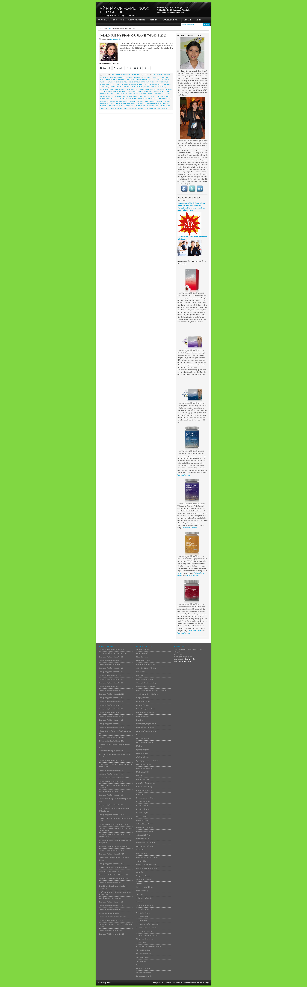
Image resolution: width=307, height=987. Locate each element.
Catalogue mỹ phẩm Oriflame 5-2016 (111, 882)
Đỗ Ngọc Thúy (115, 39)
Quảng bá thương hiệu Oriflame (146, 868)
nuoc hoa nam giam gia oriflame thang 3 (128, 84)
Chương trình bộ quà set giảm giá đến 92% (113, 867)
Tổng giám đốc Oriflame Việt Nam (147, 935)
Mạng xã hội (140, 794)
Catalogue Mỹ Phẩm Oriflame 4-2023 (111, 664)
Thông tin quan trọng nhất (144, 905)
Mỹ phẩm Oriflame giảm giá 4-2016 (110, 898)
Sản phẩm (139, 872)
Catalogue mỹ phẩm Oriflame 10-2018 (111, 760)
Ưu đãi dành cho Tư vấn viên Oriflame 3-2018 (114, 778)
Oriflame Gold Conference (144, 828)
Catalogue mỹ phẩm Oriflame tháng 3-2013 (133, 35)
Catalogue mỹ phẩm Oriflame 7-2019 (111, 709)
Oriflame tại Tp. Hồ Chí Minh (145, 842)
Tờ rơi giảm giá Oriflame (144, 931)
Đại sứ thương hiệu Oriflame (145, 709)
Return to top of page (104, 983)
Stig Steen (139, 894)
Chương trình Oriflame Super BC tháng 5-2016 (114, 875)
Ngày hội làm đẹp (142, 816)
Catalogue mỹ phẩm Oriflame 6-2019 (111, 712)
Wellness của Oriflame (143, 972)
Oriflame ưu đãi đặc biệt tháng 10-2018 (111, 741)
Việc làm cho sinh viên (143, 954)
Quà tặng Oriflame (142, 861)
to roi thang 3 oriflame (114, 108)
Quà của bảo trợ (141, 853)
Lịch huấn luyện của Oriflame (145, 783)
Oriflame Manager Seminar (145, 831)
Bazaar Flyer (158, 75)
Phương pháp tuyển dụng (144, 846)
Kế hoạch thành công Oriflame (146, 731)
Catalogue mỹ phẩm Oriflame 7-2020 (111, 675)
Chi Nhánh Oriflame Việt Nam (146, 668)
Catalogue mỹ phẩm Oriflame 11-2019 (111, 694)
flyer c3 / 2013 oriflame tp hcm (157, 79)
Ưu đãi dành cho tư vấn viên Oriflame (148, 946)
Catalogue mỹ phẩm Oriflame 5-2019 (111, 716)
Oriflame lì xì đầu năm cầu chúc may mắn (112, 917)
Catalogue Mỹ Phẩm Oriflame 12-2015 (111, 930)
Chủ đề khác (140, 672)
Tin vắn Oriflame (141, 920)
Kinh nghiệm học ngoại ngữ (145, 742)
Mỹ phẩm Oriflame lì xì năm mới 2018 (111, 791)
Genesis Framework (189, 983)
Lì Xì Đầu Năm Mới (142, 779)
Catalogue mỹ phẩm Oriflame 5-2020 (111, 683)
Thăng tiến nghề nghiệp (144, 898)
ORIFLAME (105, 86)
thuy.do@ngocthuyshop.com (183, 657)
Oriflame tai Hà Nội (142, 839)
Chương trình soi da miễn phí (145, 687)
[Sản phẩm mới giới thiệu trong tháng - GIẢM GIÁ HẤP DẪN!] (189, 235)
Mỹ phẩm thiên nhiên (143, 809)
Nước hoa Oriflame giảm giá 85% (110, 871)
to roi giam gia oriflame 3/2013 (154, 98)
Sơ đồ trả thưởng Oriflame (144, 887)
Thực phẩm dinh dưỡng (144, 909)
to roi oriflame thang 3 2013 (117, 106)
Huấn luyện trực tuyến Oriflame (146, 724)
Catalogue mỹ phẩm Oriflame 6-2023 (111, 661)
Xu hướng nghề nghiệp (144, 976)
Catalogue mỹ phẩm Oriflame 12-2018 (111, 727)
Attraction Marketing (142, 649)
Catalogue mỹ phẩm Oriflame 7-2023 (111, 657)
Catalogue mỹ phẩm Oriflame (123, 75)
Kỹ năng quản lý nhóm (143, 764)
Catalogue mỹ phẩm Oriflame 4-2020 (111, 687)
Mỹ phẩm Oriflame (142, 805)
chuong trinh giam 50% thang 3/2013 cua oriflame (132, 77)
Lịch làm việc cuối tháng (144, 787)
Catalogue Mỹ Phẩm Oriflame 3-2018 (111, 781)
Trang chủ (102, 20)
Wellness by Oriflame (143, 969)
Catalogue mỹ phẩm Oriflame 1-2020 (111, 690)
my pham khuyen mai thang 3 (144, 82)
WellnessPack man (184, 475)
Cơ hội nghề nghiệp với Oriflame (147, 694)
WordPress (200, 983)
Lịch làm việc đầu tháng (144, 790)
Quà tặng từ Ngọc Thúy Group (146, 865)
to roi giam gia (136, 98)
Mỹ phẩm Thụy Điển (142, 813)
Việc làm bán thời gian (143, 950)
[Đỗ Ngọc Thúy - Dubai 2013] (192, 118)
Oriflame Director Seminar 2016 (109, 913)
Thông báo (139, 902)
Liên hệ (198, 20)
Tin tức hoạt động (142, 917)
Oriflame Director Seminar (144, 824)
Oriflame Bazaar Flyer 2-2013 (154, 86)
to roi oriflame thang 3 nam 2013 (140, 106)
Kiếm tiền (139, 735)
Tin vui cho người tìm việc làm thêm (147, 924)
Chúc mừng (140, 675)
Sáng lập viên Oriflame (143, 879)
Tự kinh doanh (141, 943)
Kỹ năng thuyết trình (142, 772)
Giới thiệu (153, 20)
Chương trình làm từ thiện (144, 679)
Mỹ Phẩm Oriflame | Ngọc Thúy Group (124, 10)
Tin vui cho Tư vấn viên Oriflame (146, 928)
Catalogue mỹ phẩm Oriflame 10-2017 (111, 850)
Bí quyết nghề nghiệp (143, 661)
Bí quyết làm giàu (142, 657)
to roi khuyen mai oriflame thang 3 (136, 101)
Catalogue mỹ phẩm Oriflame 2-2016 (111, 909)
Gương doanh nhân (142, 716)
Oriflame (180, 573)
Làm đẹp (137, 75)
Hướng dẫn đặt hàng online (145, 727)
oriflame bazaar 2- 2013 (117, 86)
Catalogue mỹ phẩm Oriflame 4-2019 (111, 720)
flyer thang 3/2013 (126, 82)
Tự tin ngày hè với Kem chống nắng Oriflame (113, 879)
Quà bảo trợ (140, 850)
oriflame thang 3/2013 (154, 89)
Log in (207, 983)
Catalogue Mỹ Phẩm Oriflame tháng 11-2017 (113, 824)
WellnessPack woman (189, 528)
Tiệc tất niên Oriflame (143, 913)
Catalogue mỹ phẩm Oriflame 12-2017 (111, 815)
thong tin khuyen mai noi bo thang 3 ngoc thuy (134, 96)
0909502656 (178, 654)
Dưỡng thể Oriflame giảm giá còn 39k (111, 751)
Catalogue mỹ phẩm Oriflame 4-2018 (111, 774)
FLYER (144, 79)
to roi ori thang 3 (150, 103)
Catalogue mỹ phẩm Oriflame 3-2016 (111, 906)
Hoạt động (139, 720)
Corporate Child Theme (172, 983)
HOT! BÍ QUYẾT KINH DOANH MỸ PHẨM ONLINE (127, 20)
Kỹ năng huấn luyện (142, 757)
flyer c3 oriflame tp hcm (109, 82)
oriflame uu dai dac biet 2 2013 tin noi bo (149, 91)
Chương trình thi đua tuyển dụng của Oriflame (151, 690)
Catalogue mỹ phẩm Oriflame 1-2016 (111, 920)
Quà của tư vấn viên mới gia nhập (147, 857)
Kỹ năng (139, 746)
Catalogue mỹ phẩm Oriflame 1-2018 (111, 805)
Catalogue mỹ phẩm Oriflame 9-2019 (111, 701)
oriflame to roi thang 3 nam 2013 (121, 91)
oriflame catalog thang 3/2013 (111, 89)
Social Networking (142, 891)
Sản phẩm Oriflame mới (144, 876)
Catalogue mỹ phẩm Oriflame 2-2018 (111, 795)
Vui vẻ (138, 965)
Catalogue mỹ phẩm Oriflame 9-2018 (111, 770)
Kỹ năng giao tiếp (142, 753)
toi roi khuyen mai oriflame (133, 108)
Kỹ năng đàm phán (142, 750)
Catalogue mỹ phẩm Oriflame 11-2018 (111, 737)
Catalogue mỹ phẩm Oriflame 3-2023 (111, 668)
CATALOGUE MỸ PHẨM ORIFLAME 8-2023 (113, 653)
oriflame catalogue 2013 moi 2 (134, 89)
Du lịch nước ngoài (142, 705)
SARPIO (139, 883)
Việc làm (187, 20)
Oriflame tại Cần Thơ (143, 835)
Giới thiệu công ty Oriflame (145, 712)
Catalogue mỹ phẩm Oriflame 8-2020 (111, 672)
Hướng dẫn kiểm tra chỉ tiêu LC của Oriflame (113, 846)
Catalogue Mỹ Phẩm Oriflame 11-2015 (111, 934)
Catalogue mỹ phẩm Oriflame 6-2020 (111, 679)
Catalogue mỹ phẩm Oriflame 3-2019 (111, 724)
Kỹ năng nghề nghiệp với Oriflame (147, 761)
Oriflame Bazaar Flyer (135, 86)
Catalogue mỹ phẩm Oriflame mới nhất (111, 649)
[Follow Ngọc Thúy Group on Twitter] (192, 189)
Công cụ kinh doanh (143, 698)
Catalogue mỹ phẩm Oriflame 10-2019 (111, 698)
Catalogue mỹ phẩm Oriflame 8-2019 (111, 705)
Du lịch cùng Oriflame (143, 701)
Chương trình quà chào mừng (146, 683)
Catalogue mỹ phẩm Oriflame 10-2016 (111, 864)
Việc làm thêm (141, 961)
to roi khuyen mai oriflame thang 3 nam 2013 (126, 103)
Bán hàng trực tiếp (142, 653)
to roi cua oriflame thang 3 (120, 98)
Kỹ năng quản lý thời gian (144, 768)
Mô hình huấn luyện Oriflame (145, 798)
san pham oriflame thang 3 (146, 94)
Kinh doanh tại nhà (142, 738)
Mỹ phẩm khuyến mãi (143, 802)
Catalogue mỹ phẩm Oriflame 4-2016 (111, 902)
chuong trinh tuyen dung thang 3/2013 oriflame (123, 79)
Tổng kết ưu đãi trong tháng (145, 939)
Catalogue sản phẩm (170, 20)
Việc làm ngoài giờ (142, 957)
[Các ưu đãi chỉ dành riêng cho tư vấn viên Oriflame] (189, 256)
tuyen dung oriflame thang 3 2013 (157, 108)
